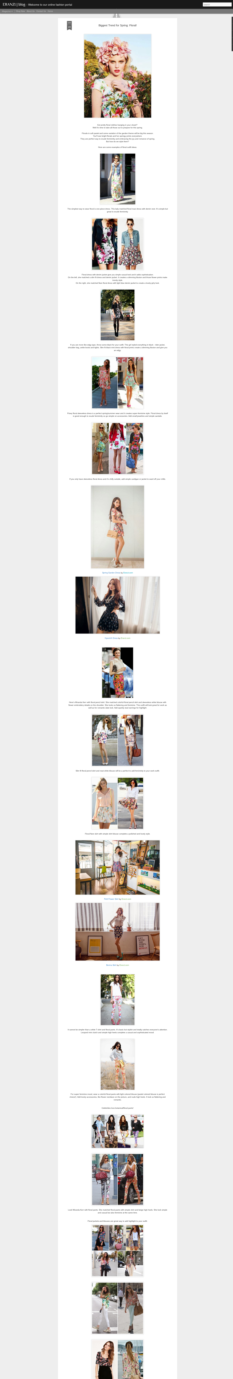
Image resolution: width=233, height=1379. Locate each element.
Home (50, 11)
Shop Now (20, 11)
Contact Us (41, 11)
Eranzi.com (128, 572)
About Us (31, 11)
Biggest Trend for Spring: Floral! (118, 25)
